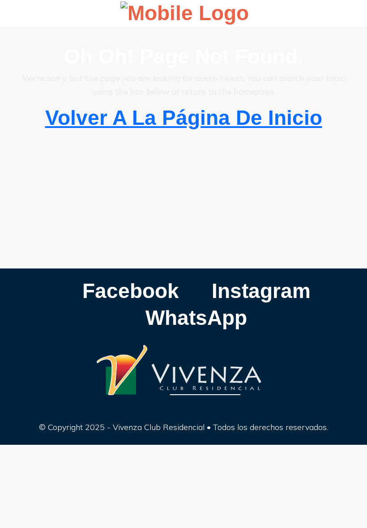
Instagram (258, 290)
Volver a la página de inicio (183, 117)
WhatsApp (193, 317)
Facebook (128, 290)
